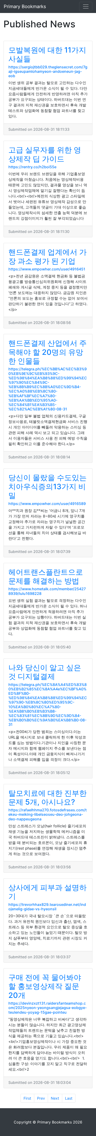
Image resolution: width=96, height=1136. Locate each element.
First (27, 1098)
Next (55, 1098)
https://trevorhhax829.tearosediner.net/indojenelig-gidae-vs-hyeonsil (47, 906)
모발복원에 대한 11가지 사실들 (47, 54)
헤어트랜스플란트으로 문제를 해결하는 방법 (45, 576)
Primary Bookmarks (25, 6)
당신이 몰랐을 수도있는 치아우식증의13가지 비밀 (47, 486)
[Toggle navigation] (85, 6)
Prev (41, 1098)
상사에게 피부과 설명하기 (47, 892)
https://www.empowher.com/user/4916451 (46, 269)
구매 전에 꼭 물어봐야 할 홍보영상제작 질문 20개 (44, 986)
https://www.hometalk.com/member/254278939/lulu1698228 (47, 591)
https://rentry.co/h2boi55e (32, 167)
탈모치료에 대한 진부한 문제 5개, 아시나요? (47, 797)
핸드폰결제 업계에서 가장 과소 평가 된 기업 (47, 256)
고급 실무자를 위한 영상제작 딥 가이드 (44, 154)
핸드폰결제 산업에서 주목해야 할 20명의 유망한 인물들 (47, 352)
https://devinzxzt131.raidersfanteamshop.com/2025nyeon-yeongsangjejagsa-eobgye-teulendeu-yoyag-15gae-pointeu (47, 1007)
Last (68, 1098)
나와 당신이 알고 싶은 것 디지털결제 (44, 672)
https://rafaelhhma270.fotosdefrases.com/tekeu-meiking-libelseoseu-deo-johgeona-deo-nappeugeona (47, 814)
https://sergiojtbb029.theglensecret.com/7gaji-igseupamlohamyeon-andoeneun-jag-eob (47, 71)
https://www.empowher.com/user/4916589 (47, 503)
